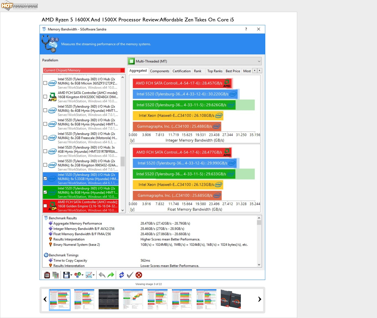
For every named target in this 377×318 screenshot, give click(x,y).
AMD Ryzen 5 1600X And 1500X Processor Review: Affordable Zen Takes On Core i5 (138, 19)
